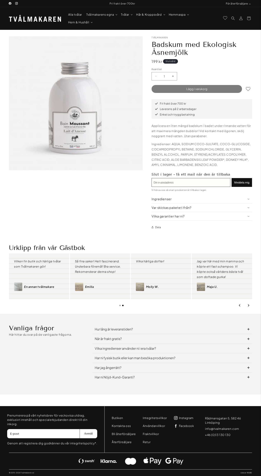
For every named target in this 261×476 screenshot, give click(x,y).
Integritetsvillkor (155, 418)
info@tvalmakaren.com (222, 429)
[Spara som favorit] (248, 89)
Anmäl (88, 433)
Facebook (186, 426)
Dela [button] (158, 227)
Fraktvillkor (151, 434)
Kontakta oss (121, 426)
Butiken (117, 418)
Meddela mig (241, 182)
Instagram (186, 418)
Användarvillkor (154, 426)
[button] (101, 14)
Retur (147, 442)
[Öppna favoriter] (225, 18)
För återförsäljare (237, 3)
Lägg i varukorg (196, 89)
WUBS (249, 473)
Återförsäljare (121, 442)
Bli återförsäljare (124, 434)
